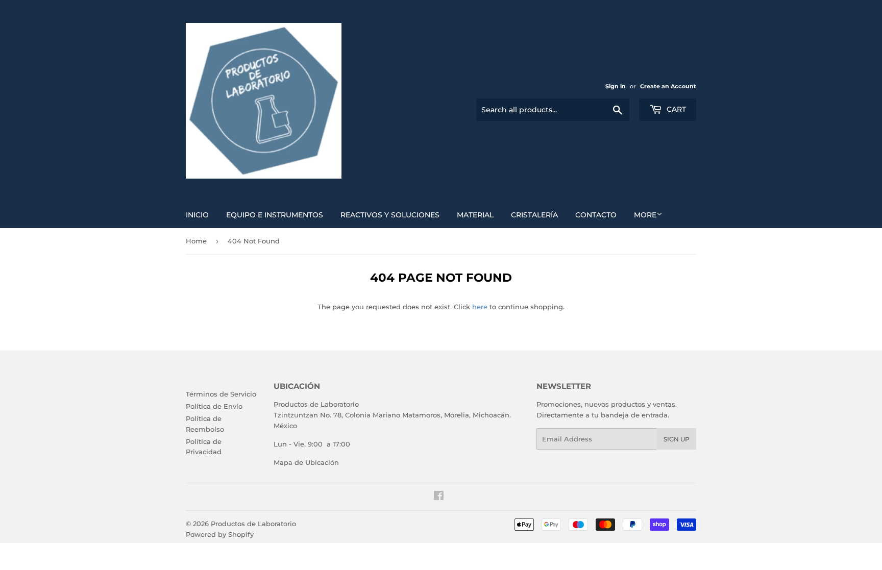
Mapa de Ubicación (306, 462)
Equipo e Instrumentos (274, 214)
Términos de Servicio (221, 394)
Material (475, 214)
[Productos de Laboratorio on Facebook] (438, 497)
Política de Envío (214, 406)
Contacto (596, 214)
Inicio (197, 214)
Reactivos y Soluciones (389, 214)
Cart (675, 109)
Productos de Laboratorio (253, 523)
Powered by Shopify (220, 534)
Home (196, 241)
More (645, 214)
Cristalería (534, 214)
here (479, 307)
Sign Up (677, 439)
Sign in (615, 86)
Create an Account (668, 86)
